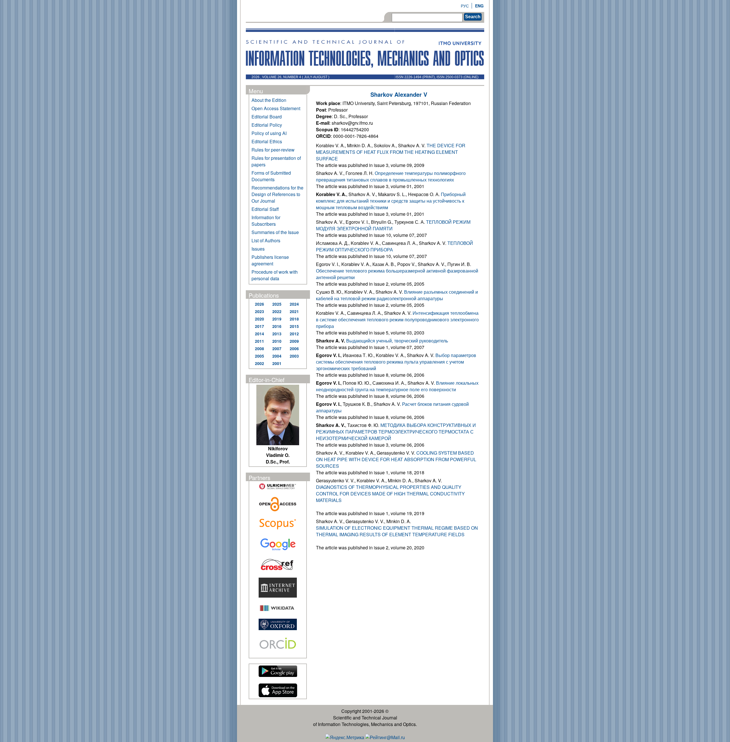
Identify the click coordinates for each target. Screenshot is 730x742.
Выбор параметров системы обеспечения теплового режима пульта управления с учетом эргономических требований (396, 362)
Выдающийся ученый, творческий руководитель (397, 340)
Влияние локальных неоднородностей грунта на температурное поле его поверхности (397, 386)
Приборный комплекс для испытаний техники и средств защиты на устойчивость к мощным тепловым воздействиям (391, 201)
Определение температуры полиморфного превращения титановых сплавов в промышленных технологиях (391, 176)
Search (472, 16)
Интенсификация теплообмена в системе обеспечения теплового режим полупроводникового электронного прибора (397, 319)
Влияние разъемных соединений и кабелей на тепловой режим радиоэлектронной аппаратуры (397, 295)
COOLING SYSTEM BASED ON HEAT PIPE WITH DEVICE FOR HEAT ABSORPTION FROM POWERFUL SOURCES (396, 459)
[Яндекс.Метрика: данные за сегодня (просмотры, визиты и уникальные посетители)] (344, 737)
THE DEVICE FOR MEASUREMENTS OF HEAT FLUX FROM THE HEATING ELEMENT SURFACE (390, 152)
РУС (465, 6)
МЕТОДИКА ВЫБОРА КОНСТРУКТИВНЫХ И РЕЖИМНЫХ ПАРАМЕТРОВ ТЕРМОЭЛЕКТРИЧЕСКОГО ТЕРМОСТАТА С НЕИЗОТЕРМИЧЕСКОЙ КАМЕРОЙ (396, 431)
